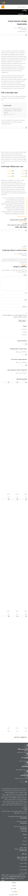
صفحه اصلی (24, 831)
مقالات (25, 837)
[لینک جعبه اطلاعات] (15, 749)
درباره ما (25, 841)
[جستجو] (2, 7)
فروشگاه (25, 834)
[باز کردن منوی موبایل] (26, 2)
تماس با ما (24, 844)
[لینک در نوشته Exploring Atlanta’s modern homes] (14, 440)
